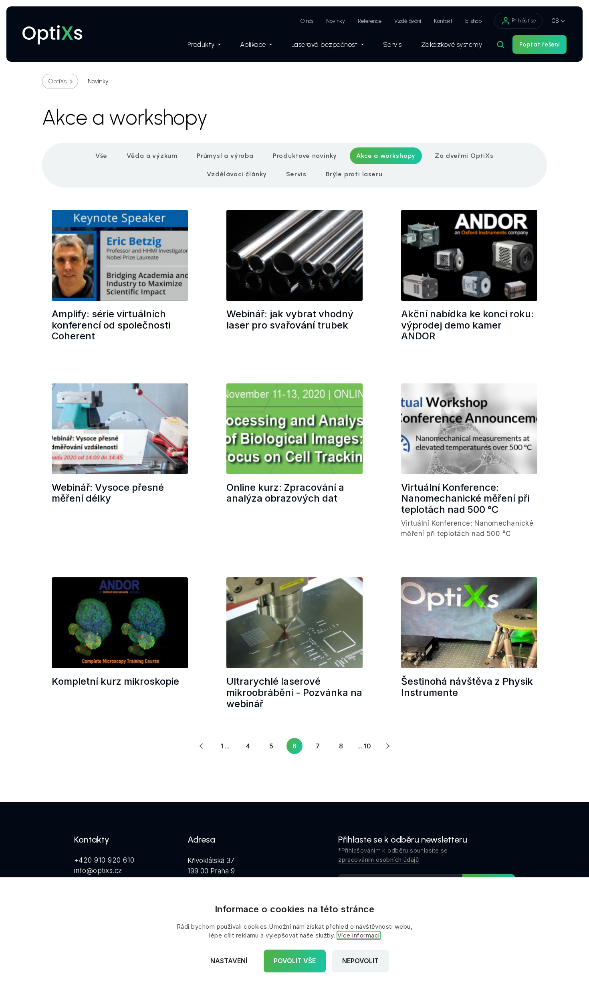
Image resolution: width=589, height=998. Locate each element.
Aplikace (253, 44)
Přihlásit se (524, 20)
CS (555, 20)
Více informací (358, 936)
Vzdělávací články (237, 174)
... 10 (364, 746)
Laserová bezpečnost (324, 44)
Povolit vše (295, 961)
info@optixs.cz (98, 871)
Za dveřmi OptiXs (464, 155)
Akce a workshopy (386, 155)
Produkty (201, 44)
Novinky (335, 21)
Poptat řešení (539, 44)
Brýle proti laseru (354, 174)
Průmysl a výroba (225, 155)
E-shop (473, 21)
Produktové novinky (305, 155)
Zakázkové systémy (451, 44)
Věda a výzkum (152, 155)
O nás (307, 21)
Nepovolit (360, 961)
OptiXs (57, 81)
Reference (369, 21)
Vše (101, 155)
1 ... (225, 746)
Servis (392, 44)
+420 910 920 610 (104, 860)
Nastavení (228, 961)
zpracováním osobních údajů (378, 859)
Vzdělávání (407, 21)
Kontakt (443, 21)
